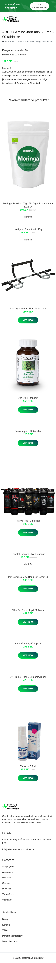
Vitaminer (6, 899)
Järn (27, 50)
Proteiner (6, 888)
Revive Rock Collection (28, 521)
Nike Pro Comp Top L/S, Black (28, 610)
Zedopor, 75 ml (28, 766)
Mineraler (19, 50)
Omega (6, 883)
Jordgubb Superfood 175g (28, 229)
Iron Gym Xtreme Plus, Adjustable (28, 308)
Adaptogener (8, 866)
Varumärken (8, 894)
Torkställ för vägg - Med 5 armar (28, 554)
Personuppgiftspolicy (12, 936)
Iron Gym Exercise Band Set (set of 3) (28, 577)
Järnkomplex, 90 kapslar (28, 431)
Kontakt (6, 924)
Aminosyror (8, 872)
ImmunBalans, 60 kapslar (28, 643)
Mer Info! (28, 320)
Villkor (5, 930)
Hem (4, 41)
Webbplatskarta (9, 941)
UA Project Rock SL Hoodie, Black (28, 677)
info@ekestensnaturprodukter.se (18, 849)
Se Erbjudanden (39, 6)
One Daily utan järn (28, 398)
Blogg (5, 919)
